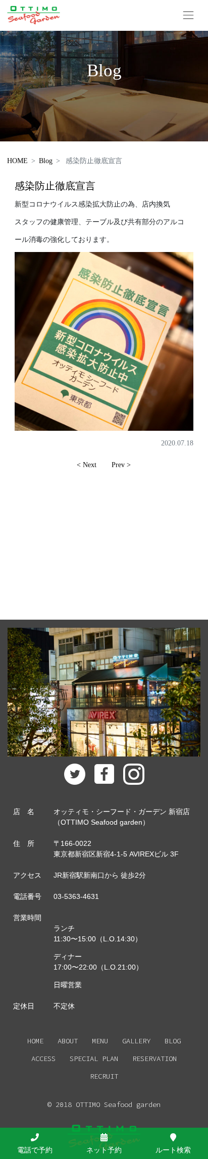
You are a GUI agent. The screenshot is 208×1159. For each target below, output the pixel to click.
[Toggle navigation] (188, 15)
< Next (86, 465)
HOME (17, 161)
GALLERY (136, 1040)
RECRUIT (104, 1076)
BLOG (173, 1040)
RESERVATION (154, 1058)
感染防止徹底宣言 (55, 186)
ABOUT (68, 1040)
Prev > (121, 465)
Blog (46, 161)
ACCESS (43, 1058)
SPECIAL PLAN (94, 1058)
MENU (100, 1040)
